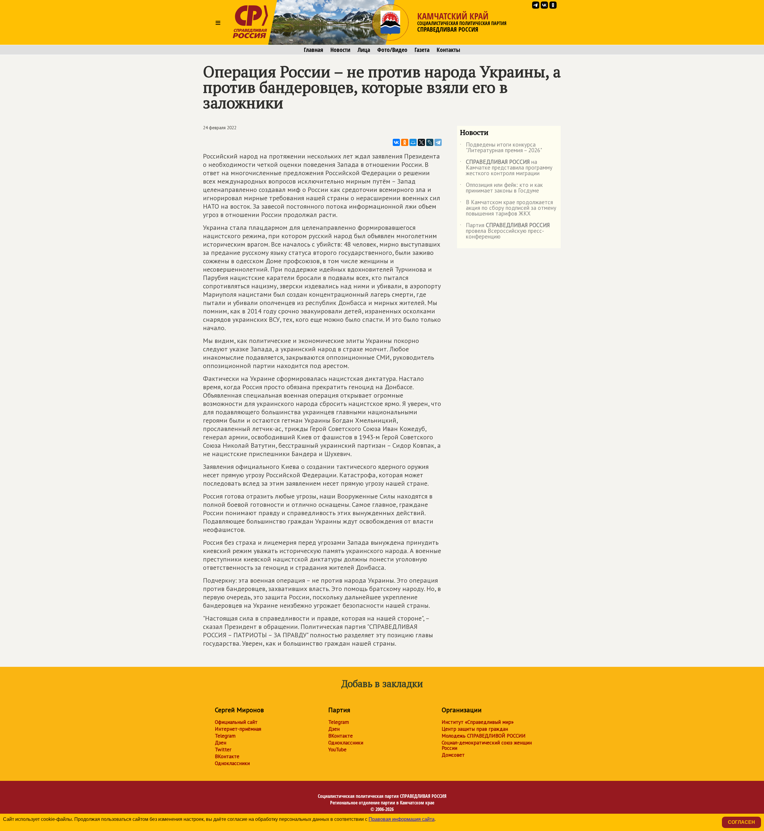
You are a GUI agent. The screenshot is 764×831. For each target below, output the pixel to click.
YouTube (337, 749)
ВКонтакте (227, 756)
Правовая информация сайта (402, 819)
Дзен (220, 742)
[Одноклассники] (404, 142)
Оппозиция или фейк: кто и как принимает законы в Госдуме (501, 188)
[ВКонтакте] (396, 142)
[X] (421, 142)
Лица (364, 50)
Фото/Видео (392, 50)
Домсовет (453, 755)
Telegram (225, 735)
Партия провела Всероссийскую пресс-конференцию (505, 231)
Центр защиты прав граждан (475, 729)
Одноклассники (232, 763)
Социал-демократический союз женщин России (487, 745)
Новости (340, 50)
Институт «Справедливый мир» (478, 722)
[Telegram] (438, 142)
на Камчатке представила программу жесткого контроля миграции (506, 168)
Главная (313, 50)
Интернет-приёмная (238, 729)
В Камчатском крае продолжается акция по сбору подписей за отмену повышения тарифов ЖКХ (508, 208)
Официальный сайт (236, 722)
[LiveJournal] (429, 142)
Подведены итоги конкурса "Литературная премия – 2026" (501, 148)
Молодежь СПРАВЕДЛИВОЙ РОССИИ (484, 735)
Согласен (741, 822)
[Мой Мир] (413, 142)
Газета (422, 50)
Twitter (223, 749)
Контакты (448, 50)
